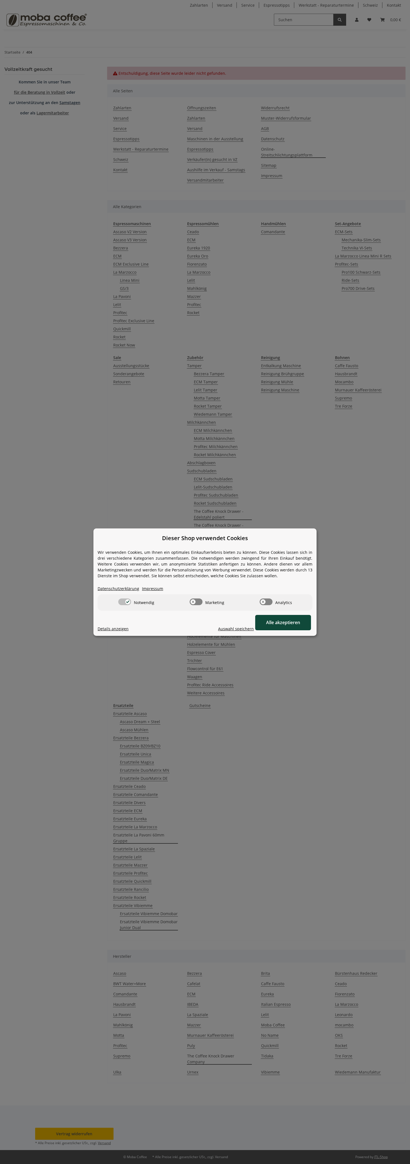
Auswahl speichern (236, 628)
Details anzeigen (113, 628)
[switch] (124, 601)
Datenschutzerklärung (118, 588)
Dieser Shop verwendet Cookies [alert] (205, 538)
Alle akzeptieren (283, 622)
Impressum (152, 588)
